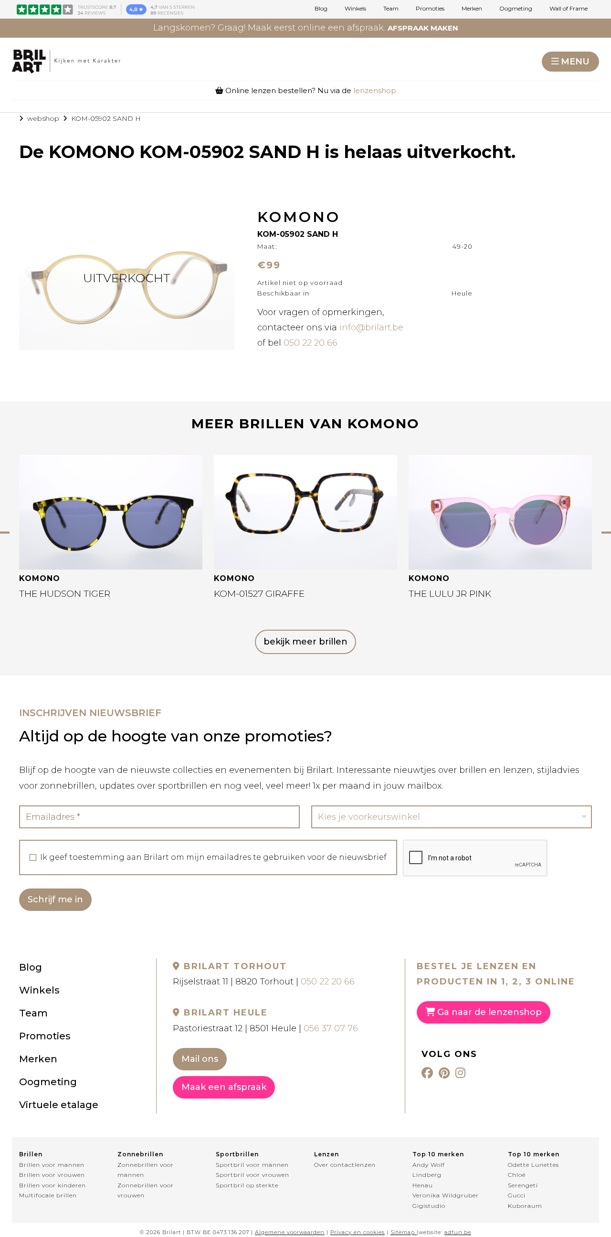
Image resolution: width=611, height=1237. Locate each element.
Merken (472, 8)
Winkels (355, 8)
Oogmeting (515, 8)
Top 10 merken (438, 1154)
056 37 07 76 (331, 1028)
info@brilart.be (371, 327)
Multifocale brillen (48, 1195)
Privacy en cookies (357, 1232)
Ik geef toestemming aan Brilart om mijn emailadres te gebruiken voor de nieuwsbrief (213, 857)
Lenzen (326, 1154)
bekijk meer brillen (305, 641)
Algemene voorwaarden (290, 1232)
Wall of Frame (568, 8)
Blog (321, 8)
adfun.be (457, 1232)
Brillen (30, 1154)
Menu (575, 61)
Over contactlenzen (345, 1164)
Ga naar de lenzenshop (488, 1012)
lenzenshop (374, 90)
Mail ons (199, 1059)
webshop (43, 118)
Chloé (517, 1174)
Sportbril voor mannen (252, 1164)
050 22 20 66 (310, 343)
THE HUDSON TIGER (64, 593)
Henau (422, 1185)
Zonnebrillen (140, 1154)
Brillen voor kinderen (52, 1185)
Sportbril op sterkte (247, 1185)
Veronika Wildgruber (445, 1195)
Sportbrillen (237, 1154)
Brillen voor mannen (51, 1164)
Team (391, 8)
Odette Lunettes (533, 1164)
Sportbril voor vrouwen (252, 1174)
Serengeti (523, 1185)
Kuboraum (525, 1205)
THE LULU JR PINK (450, 593)
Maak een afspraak (223, 1087)
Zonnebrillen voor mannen (145, 1170)
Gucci (517, 1195)
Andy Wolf (428, 1164)
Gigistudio (428, 1205)
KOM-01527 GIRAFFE (259, 593)
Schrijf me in (55, 899)
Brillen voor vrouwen (52, 1174)
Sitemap (402, 1232)
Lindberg (427, 1174)
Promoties (430, 8)
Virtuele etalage (58, 1104)
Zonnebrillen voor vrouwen (145, 1190)
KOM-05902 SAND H (106, 118)
